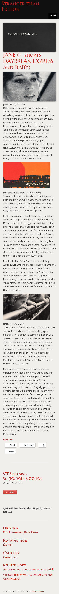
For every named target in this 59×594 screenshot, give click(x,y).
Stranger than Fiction (20, 6)
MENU (53, 15)
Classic (7, 557)
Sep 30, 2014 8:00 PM (22, 478)
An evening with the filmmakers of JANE (28, 569)
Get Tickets (10, 492)
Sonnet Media (38, 591)
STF (16, 557)
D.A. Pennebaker (13, 532)
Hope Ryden (31, 532)
